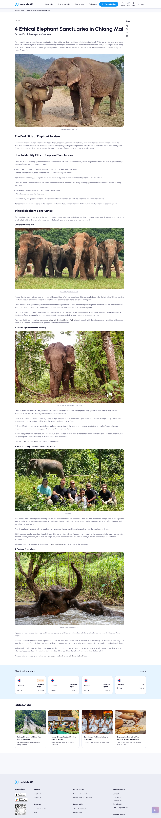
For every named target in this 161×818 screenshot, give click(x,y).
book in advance (57, 544)
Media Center (78, 812)
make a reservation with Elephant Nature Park (55, 320)
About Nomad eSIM (80, 809)
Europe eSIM (117, 801)
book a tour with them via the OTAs (72, 656)
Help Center (38, 794)
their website (52, 656)
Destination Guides (19, 10)
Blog (35, 812)
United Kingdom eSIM (120, 808)
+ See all (143, 671)
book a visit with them (29, 441)
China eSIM (117, 797)
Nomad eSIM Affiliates (80, 794)
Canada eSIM (117, 804)
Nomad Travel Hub (40, 809)
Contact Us (37, 797)
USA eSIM (116, 794)
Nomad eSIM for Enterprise (82, 797)
